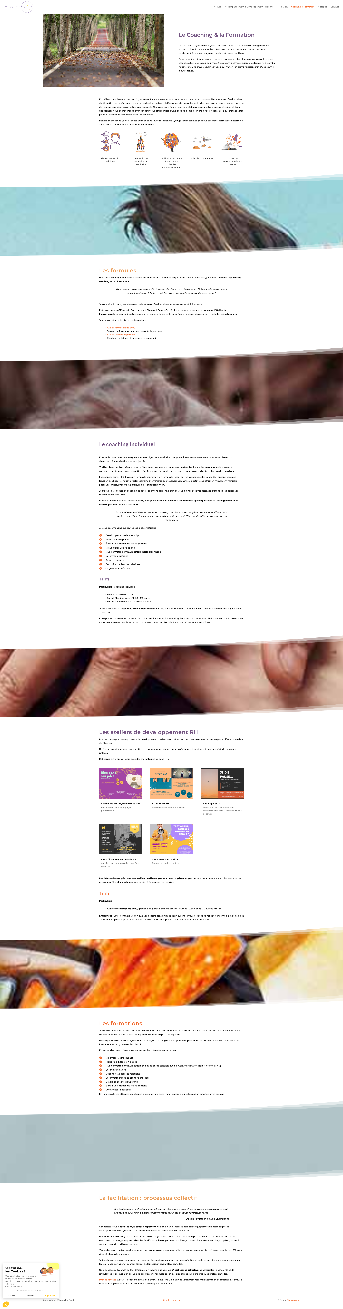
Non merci (12, 1295)
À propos (322, 7)
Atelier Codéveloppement (121, 334)
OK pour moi (49, 1295)
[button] (5, 1304)
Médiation (282, 7)
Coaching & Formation (302, 7)
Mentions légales (171, 1300)
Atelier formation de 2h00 (121, 327)
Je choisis (31, 1295)
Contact (335, 7)
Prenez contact (107, 1279)
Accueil (217, 7)
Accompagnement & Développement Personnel (249, 7)
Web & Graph (293, 1300)
